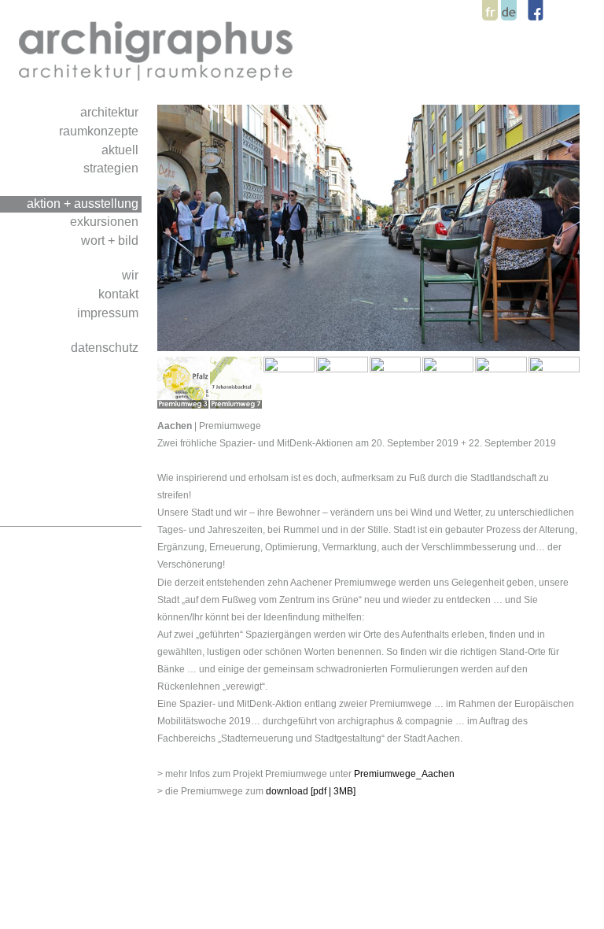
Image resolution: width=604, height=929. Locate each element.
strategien (112, 168)
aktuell (121, 149)
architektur (111, 112)
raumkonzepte (100, 131)
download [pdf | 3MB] (310, 791)
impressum (109, 312)
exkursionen (106, 221)
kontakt (120, 294)
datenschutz (106, 347)
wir (132, 275)
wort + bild (111, 240)
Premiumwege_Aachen (404, 773)
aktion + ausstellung (84, 203)
